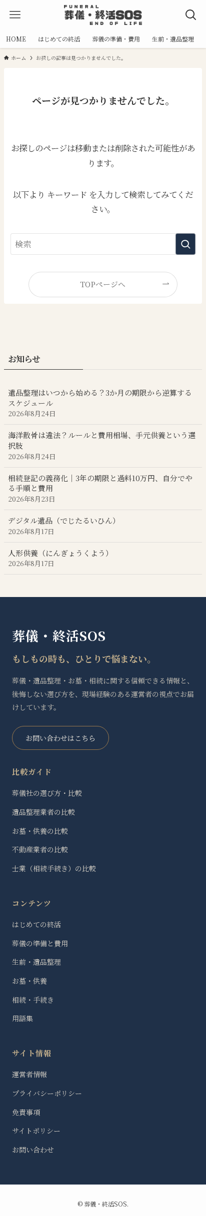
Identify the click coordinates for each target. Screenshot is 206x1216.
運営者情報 (29, 1074)
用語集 (22, 1018)
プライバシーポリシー (47, 1093)
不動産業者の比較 (40, 849)
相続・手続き (33, 1000)
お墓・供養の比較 (40, 831)
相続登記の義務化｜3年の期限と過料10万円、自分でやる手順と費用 (100, 488)
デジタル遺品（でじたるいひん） (64, 525)
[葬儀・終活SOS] (103, 15)
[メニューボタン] (15, 15)
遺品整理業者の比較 (43, 812)
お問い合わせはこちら (61, 738)
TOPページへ (103, 284)
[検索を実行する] (186, 244)
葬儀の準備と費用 (40, 943)
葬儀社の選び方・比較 (47, 793)
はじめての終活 (36, 924)
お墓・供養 (29, 981)
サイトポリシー (36, 1131)
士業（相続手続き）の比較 (54, 868)
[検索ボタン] (191, 15)
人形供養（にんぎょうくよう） (60, 558)
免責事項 (26, 1112)
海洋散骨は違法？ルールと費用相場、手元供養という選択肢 (102, 445)
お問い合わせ (33, 1150)
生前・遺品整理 (36, 962)
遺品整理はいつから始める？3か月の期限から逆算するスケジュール (100, 403)
